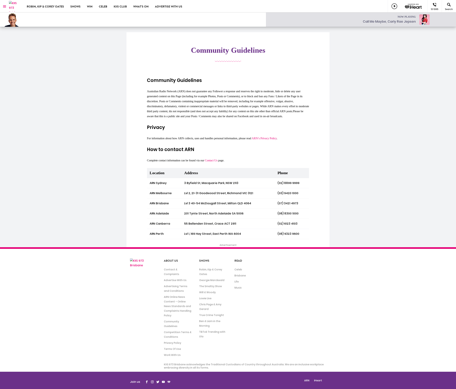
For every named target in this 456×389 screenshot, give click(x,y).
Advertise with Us (168, 6)
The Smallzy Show (210, 286)
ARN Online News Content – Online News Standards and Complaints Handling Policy (177, 306)
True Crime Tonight (211, 315)
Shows (75, 6)
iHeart (318, 380)
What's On (141, 6)
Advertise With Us (175, 280)
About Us (171, 261)
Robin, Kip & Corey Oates (45, 6)
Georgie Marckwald (211, 280)
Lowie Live (205, 298)
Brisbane (240, 275)
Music (238, 287)
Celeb (103, 6)
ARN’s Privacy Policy (264, 138)
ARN (306, 380)
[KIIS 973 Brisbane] (15, 6)
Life (236, 281)
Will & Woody (207, 292)
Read (238, 261)
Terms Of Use (172, 349)
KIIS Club (120, 6)
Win (89, 6)
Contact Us (211, 160)
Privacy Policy (172, 343)
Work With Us (172, 355)
